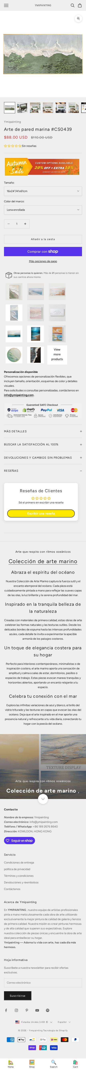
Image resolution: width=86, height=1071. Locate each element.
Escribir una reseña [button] (41, 513)
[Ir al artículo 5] (60, 107)
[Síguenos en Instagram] (16, 1010)
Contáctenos (12, 889)
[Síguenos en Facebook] (6, 1010)
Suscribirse (18, 995)
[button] (13, 146)
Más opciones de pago (43, 261)
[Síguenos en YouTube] (37, 1010)
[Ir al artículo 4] (48, 107)
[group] (43, 766)
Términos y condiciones (19, 876)
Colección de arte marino (43, 561)
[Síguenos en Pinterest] (27, 1010)
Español (62, 1022)
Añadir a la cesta (43, 239)
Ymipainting (12, 122)
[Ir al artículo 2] (22, 107)
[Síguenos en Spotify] (48, 1010)
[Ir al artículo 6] (73, 107)
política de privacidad (17, 869)
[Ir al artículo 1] (9, 107)
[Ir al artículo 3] (35, 107)
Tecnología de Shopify (55, 1030)
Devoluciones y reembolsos (21, 882)
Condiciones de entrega (19, 862)
